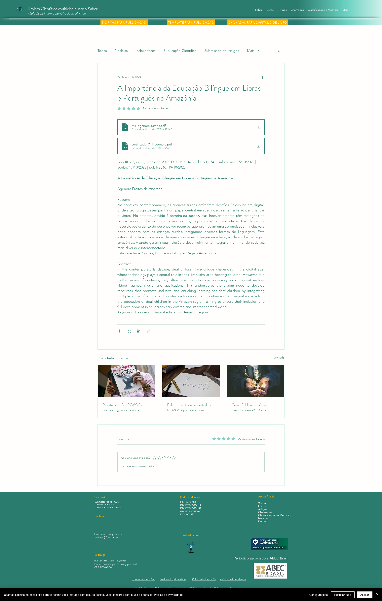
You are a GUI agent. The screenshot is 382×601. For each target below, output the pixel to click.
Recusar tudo (342, 595)
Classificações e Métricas (273, 515)
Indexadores (146, 50)
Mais (250, 50)
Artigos (262, 509)
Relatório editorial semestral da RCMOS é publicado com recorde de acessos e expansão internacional (189, 407)
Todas (102, 50)
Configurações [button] (318, 595)
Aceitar (364, 595)
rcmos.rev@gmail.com (111, 534)
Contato (263, 521)
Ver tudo (279, 357)
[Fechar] (377, 594)
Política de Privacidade (168, 595)
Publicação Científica (180, 50)
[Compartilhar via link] (148, 331)
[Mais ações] (262, 77)
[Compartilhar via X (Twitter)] (129, 331)
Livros (262, 506)
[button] (279, 50)
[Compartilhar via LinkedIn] (139, 331)
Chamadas (265, 512)
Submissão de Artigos (221, 50)
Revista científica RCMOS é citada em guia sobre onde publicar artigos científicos (122, 407)
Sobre (262, 503)
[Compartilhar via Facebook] (119, 331)
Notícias (121, 50)
